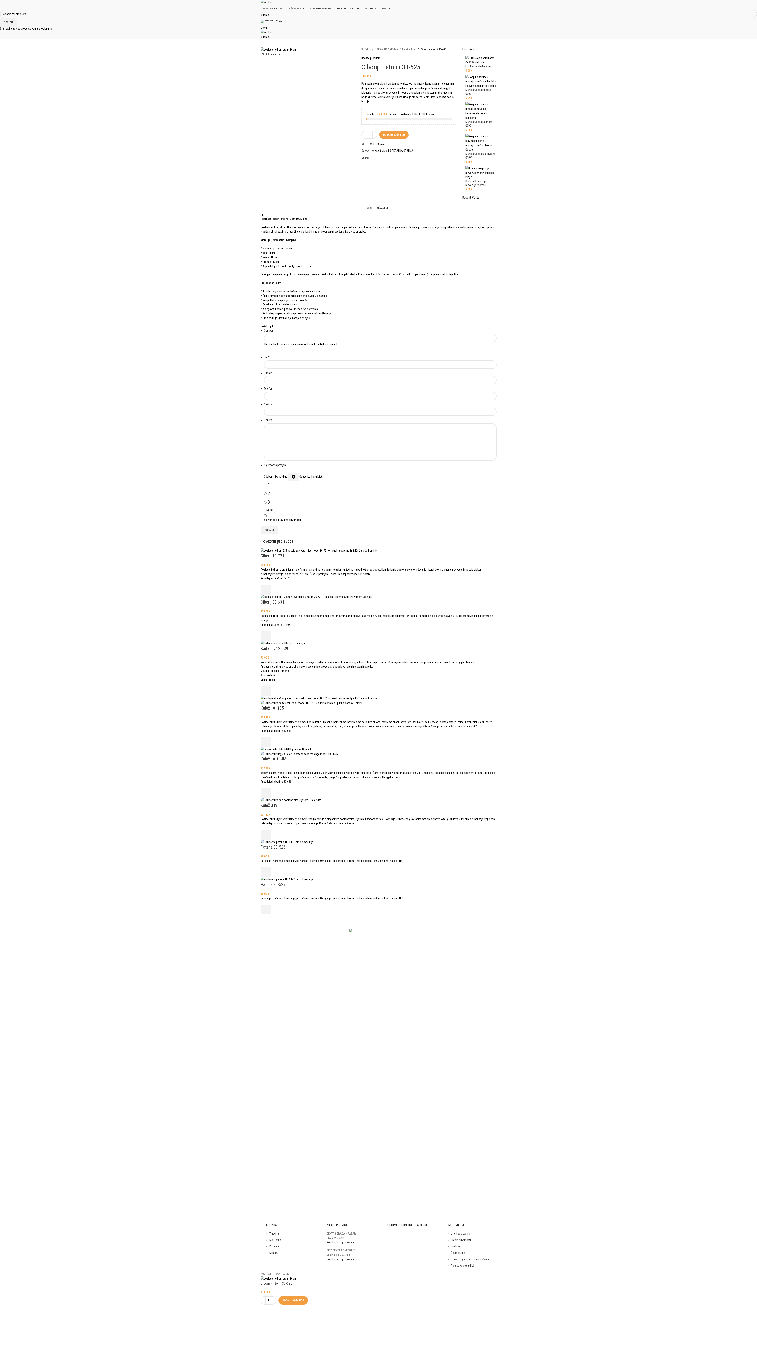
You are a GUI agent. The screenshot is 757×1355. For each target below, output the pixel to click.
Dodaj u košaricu (394, 134)
